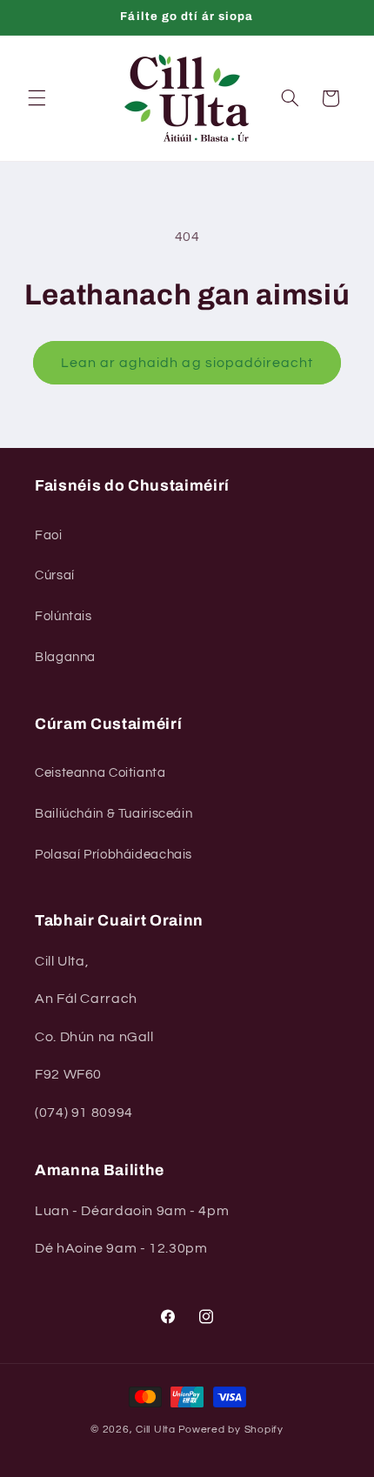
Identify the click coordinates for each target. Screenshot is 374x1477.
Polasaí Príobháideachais (113, 854)
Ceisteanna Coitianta (100, 772)
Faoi (49, 535)
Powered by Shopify (231, 1429)
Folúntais (63, 616)
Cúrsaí (55, 575)
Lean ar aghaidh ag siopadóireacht (187, 363)
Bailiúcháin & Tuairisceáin (113, 813)
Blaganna (65, 657)
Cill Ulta (156, 1429)
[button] (37, 98)
